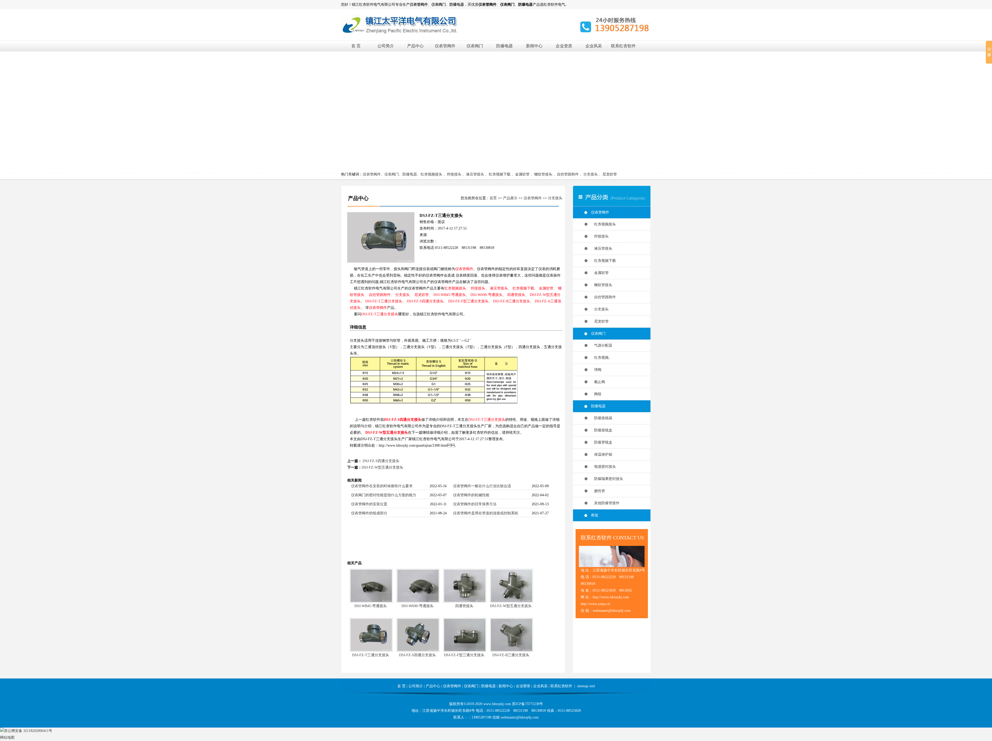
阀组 (596, 394)
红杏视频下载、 (525, 288)
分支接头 (590, 174)
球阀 (596, 370)
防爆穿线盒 (601, 442)
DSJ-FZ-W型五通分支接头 (386, 432)
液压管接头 (475, 174)
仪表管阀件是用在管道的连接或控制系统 (485, 513)
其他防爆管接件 (605, 503)
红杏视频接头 (431, 174)
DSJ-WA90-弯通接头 (486, 295)
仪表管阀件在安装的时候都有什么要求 (382, 486)
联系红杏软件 (623, 46)
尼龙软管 (609, 174)
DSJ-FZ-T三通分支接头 (383, 301)
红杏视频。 (601, 358)
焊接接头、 (480, 288)
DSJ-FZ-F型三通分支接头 (468, 301)
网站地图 (7, 737)
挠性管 (598, 491)
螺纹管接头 (543, 174)
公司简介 (385, 46)
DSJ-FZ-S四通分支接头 (425, 301)
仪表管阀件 (445, 46)
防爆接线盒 (601, 430)
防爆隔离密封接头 (607, 479)
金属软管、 (548, 288)
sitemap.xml (586, 686)
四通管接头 (516, 295)
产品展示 (510, 198)
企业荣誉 (523, 686)
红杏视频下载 (499, 174)
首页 (493, 198)
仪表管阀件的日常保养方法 (475, 504)
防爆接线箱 (601, 418)
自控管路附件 (568, 174)
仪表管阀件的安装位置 (369, 504)
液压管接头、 (501, 288)
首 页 (356, 46)
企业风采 (593, 46)
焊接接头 (454, 174)
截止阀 (598, 382)
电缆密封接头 (603, 467)
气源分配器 (601, 345)
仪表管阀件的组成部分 (369, 513)
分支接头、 (404, 295)
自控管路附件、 (381, 295)
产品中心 (415, 46)
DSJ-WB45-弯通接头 (449, 295)
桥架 (594, 515)
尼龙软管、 (423, 295)
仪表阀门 (475, 46)
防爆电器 (504, 46)
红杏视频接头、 (457, 288)
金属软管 (522, 174)
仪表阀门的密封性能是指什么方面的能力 (383, 495)
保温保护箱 (601, 454)
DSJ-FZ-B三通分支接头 (511, 301)
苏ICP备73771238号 (527, 704)
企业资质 (564, 46)
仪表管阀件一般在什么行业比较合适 (482, 486)
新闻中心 (534, 46)
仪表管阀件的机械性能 (471, 495)
